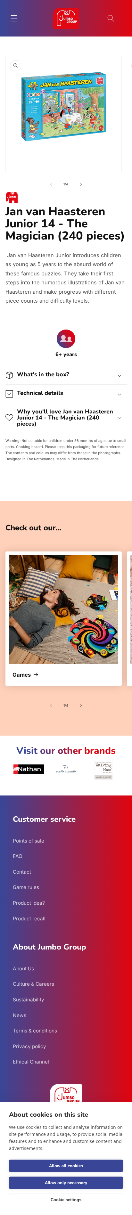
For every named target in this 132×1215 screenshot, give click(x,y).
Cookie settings (66, 1199)
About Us (23, 969)
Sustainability (28, 1000)
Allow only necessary (66, 1182)
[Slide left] (51, 184)
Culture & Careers (33, 984)
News (19, 1015)
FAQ (17, 856)
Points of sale (28, 841)
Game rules (26, 887)
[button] (14, 18)
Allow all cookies (66, 1165)
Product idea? (29, 903)
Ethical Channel (31, 1062)
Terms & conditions (35, 1031)
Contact (22, 872)
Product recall (29, 919)
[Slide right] (81, 184)
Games (21, 675)
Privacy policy (29, 1046)
